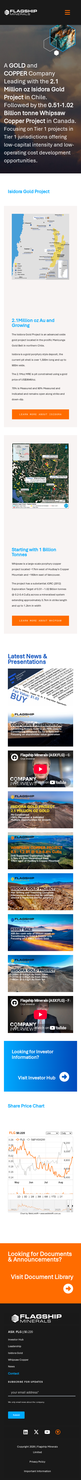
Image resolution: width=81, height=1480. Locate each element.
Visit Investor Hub (36, 1078)
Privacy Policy (37, 1461)
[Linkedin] (25, 1432)
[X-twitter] (36, 1432)
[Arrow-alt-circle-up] (58, 1432)
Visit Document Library (42, 1277)
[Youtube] (47, 1432)
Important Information (37, 1471)
